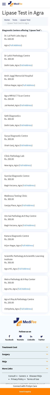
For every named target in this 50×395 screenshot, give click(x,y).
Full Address (15, 45)
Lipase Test (25, 19)
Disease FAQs (35, 375)
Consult (12, 375)
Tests (14, 19)
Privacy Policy (17, 379)
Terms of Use (33, 379)
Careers (22, 375)
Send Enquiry (25, 391)
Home (7, 19)
